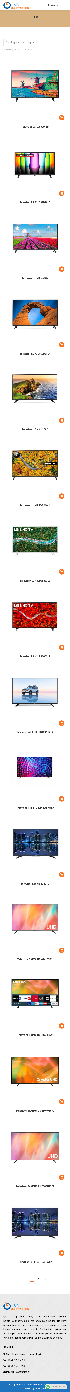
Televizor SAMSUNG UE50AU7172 (35, 1186)
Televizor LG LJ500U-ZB (35, 126)
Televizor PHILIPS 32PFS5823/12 (35, 808)
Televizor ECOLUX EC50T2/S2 (35, 1262)
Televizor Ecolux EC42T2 (35, 883)
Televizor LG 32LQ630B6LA (35, 202)
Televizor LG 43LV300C (35, 429)
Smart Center (41, 1388)
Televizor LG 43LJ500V (35, 278)
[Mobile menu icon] (65, 5)
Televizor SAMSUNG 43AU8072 (35, 1035)
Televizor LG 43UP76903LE (35, 580)
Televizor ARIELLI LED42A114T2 (34, 732)
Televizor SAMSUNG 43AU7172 (35, 959)
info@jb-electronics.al (18, 1371)
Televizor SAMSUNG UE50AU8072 (35, 1110)
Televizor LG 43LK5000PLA (35, 353)
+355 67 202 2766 (15, 1360)
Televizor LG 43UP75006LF (35, 505)
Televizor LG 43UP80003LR (35, 656)
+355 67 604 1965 (15, 1366)
